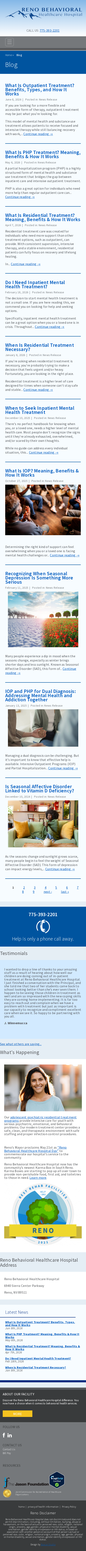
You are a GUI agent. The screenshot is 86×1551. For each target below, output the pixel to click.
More (17, 1414)
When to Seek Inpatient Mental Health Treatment (39, 410)
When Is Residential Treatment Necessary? (39, 347)
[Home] (43, 23)
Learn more (37, 1177)
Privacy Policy (69, 1506)
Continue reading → (38, 134)
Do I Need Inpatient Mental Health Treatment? (35, 284)
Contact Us (9, 1449)
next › (48, 892)
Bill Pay (7, 1453)
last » (65, 892)
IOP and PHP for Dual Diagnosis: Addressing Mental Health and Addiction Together (40, 695)
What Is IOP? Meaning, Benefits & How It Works (42, 472)
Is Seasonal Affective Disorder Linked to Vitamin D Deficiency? (39, 788)
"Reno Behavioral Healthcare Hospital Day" (35, 1149)
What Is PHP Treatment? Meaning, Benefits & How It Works (43, 154)
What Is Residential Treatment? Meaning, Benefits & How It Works (43, 217)
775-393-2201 (49, 30)
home (21, 1506)
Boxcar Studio (48, 1544)
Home (8, 55)
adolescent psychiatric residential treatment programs (40, 1119)
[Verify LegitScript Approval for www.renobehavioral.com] (56, 1487)
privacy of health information (43, 1506)
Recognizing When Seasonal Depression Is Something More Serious (39, 577)
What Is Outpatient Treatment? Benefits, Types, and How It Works (39, 89)
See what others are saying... (21, 1044)
